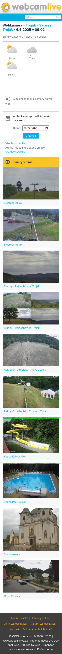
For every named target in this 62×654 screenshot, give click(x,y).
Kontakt (14, 629)
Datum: (17, 128)
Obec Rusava (12, 596)
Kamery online (41, 618)
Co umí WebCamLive (43, 623)
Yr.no (50, 649)
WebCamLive (31, 7)
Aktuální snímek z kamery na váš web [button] (29, 100)
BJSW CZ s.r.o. (32, 645)
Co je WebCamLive (15, 623)
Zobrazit (31, 136)
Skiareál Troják (13, 202)
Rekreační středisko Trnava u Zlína (25, 369)
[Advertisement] (31, 86)
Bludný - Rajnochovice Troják (22, 286)
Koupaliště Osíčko (15, 456)
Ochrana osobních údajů (37, 629)
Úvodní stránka (19, 618)
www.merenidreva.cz (22, 649)
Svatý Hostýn (12, 554)
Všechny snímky (15, 143)
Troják (31, 25)
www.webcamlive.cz (15, 640)
